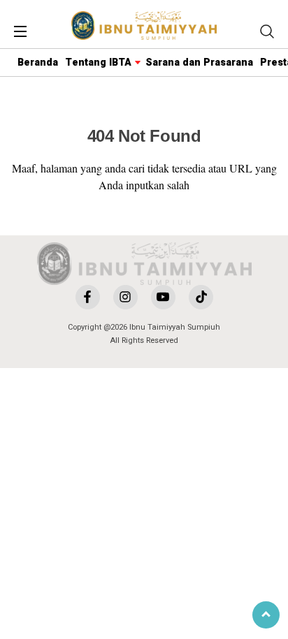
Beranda (37, 62)
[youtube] (163, 297)
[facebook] (87, 297)
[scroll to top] (266, 614)
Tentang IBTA (98, 62)
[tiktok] (201, 297)
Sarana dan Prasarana (199, 62)
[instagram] (125, 297)
